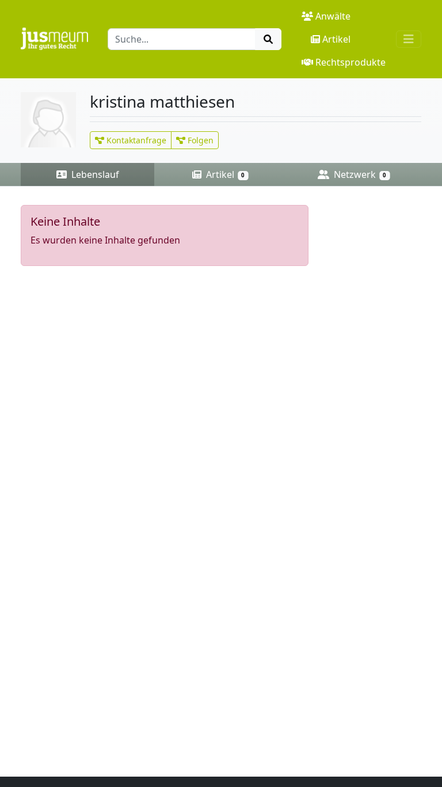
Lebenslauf (94, 174)
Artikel (336, 39)
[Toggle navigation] (408, 39)
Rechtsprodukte (350, 62)
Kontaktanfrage (135, 140)
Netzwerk (359, 174)
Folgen (199, 140)
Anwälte (332, 16)
